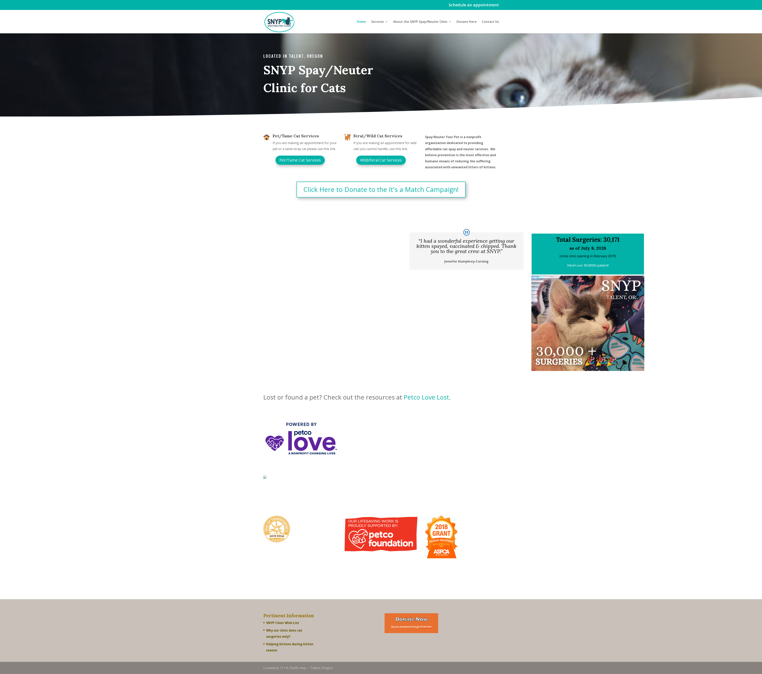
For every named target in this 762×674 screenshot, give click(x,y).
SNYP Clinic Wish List (282, 623)
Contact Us (490, 22)
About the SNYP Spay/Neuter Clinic (420, 22)
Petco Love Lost (426, 397)
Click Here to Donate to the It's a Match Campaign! (381, 189)
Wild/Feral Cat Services (381, 160)
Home (361, 22)
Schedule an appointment (474, 5)
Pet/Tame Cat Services (296, 135)
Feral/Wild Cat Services (377, 135)
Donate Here (467, 22)
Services (377, 22)
